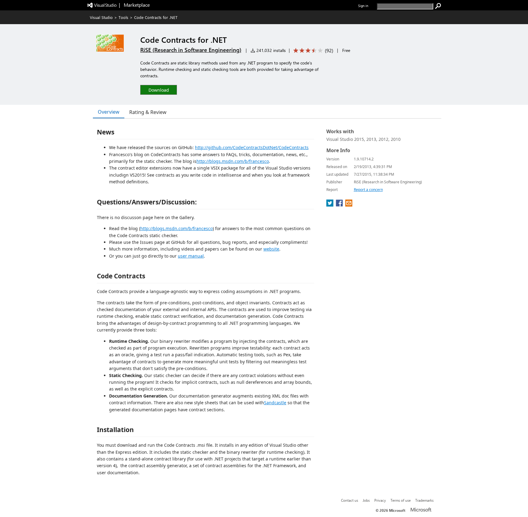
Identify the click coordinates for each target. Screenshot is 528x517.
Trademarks (424, 500)
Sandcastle (275, 402)
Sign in (363, 5)
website (271, 249)
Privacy (380, 500)
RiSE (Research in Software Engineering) (190, 49)
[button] (158, 90)
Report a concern (368, 189)
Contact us (349, 500)
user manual (191, 256)
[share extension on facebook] (340, 204)
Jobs (366, 500)
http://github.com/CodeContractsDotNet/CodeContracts (252, 147)
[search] (438, 6)
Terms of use (401, 500)
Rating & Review (148, 112)
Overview (108, 111)
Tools (123, 17)
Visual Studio (101, 17)
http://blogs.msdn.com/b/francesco (232, 161)
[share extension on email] (349, 204)
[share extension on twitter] (330, 204)
